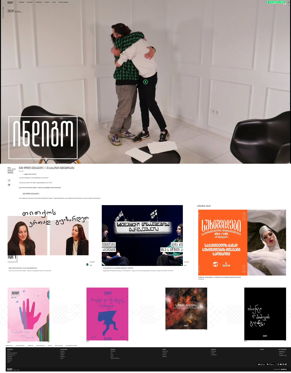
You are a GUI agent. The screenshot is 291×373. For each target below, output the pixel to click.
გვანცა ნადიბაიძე (32, 174)
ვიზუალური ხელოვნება (115, 358)
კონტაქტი (50, 345)
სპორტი (8, 361)
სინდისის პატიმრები (63, 2)
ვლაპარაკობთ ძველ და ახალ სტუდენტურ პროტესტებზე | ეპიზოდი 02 (118, 268)
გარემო (61, 358)
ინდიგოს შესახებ (9, 345)
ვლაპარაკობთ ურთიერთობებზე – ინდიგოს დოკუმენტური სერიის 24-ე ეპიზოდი (30, 270)
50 (246, 341)
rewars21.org (282, 355)
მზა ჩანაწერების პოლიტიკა (71, 345)
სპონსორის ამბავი (204, 206)
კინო (112, 353)
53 (9, 342)
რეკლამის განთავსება (40, 345)
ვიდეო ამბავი (165, 351)
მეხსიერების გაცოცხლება (12, 353)
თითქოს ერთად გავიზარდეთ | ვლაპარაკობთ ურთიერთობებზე (23, 268)
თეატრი (112, 354)
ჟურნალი (213, 349)
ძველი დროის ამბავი (11, 354)
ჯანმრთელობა (10, 356)
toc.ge (281, 353)
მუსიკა (112, 356)
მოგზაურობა (9, 358)
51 (167, 330)
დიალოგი (18, 12)
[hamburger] (4, 2)
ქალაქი (54, 2)
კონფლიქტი (62, 356)
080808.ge (282, 351)
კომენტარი (164, 356)
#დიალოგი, (9, 169)
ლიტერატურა (113, 351)
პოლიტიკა (62, 354)
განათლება (62, 351)
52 (88, 341)
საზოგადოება (39, 2)
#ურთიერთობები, (11, 170)
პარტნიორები (30, 345)
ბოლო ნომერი (213, 351)
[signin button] (284, 2)
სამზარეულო (9, 360)
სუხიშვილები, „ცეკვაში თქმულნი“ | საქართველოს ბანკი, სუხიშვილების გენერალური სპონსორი (219, 277)
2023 (48, 342)
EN (288, 2)
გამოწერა (279, 2)
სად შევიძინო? (214, 354)
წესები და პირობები (59, 345)
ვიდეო (11, 11)
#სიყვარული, (14, 169)
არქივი (262, 349)
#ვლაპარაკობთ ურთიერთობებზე (10, 173)
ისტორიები (21, 2)
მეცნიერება (62, 353)
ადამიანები (30, 2)
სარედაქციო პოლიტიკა (20, 345)
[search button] (288, 5)
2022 (285, 340)
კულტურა (47, 2)
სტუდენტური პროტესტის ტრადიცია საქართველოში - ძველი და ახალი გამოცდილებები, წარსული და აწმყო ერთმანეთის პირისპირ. (138, 270)
